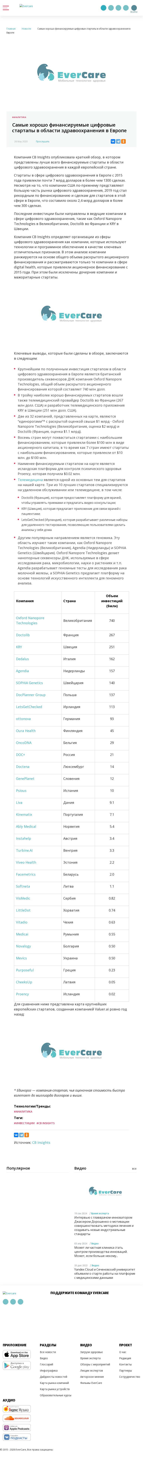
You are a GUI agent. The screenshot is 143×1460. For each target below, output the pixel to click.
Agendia (22, 671)
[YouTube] (126, 8)
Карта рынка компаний (54, 1383)
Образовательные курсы (55, 1395)
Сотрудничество (129, 1376)
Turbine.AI (24, 850)
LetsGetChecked (29, 706)
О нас (122, 1352)
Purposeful (25, 970)
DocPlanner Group (31, 695)
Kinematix (24, 814)
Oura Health (26, 730)
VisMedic (23, 898)
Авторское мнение (92, 1376)
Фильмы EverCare (91, 1383)
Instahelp (23, 838)
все (134, 1168)
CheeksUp (24, 982)
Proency (22, 994)
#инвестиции (24, 1123)
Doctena (22, 766)
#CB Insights (45, 1123)
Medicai (22, 934)
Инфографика (49, 1370)
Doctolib (23, 635)
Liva (19, 802)
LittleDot (23, 910)
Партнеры (125, 1370)
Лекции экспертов (91, 1370)
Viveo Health (26, 862)
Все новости (48, 1352)
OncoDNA (23, 742)
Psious (21, 790)
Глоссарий (46, 1364)
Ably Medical (26, 826)
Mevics (21, 958)
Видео (95, 1243)
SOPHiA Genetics (29, 683)
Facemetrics (26, 874)
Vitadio (21, 922)
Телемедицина (30, 479)
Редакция (125, 1358)
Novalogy (23, 946)
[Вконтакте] (118, 8)
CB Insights (41, 1142)
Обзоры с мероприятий (95, 1364)
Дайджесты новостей (53, 1376)
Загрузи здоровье (91, 1352)
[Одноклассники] (123, 141)
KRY (19, 647)
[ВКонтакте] (113, 141)
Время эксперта (100, 1213)
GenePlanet (25, 778)
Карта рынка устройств (55, 1389)
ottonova (23, 718)
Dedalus (22, 659)
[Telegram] (111, 8)
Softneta (23, 886)
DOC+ (20, 754)
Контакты (125, 1364)
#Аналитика (19, 117)
